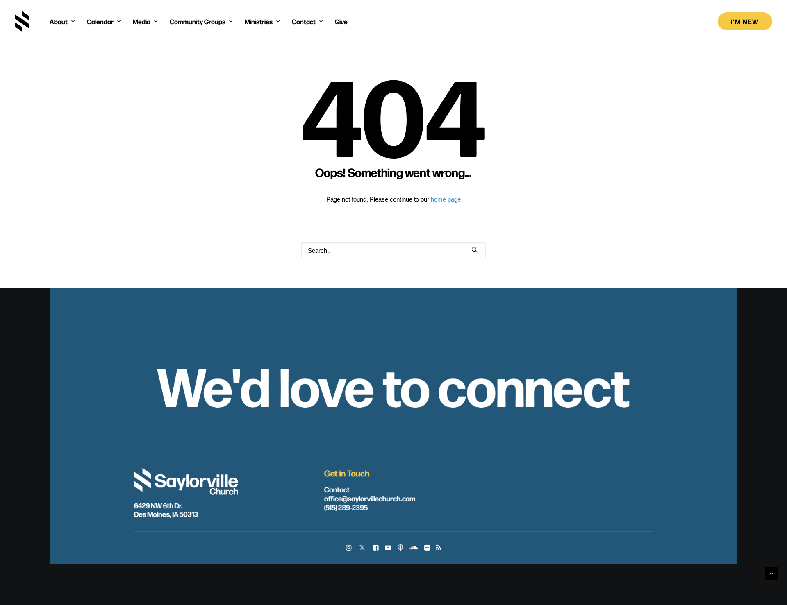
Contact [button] (304, 21)
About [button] (59, 21)
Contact (337, 489)
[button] (474, 249)
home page (446, 199)
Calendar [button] (100, 21)
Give (341, 21)
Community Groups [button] (197, 21)
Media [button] (141, 21)
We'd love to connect (393, 384)
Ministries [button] (259, 21)
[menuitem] (62, 21)
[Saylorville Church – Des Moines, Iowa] (22, 21)
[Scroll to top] (771, 572)
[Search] (393, 250)
